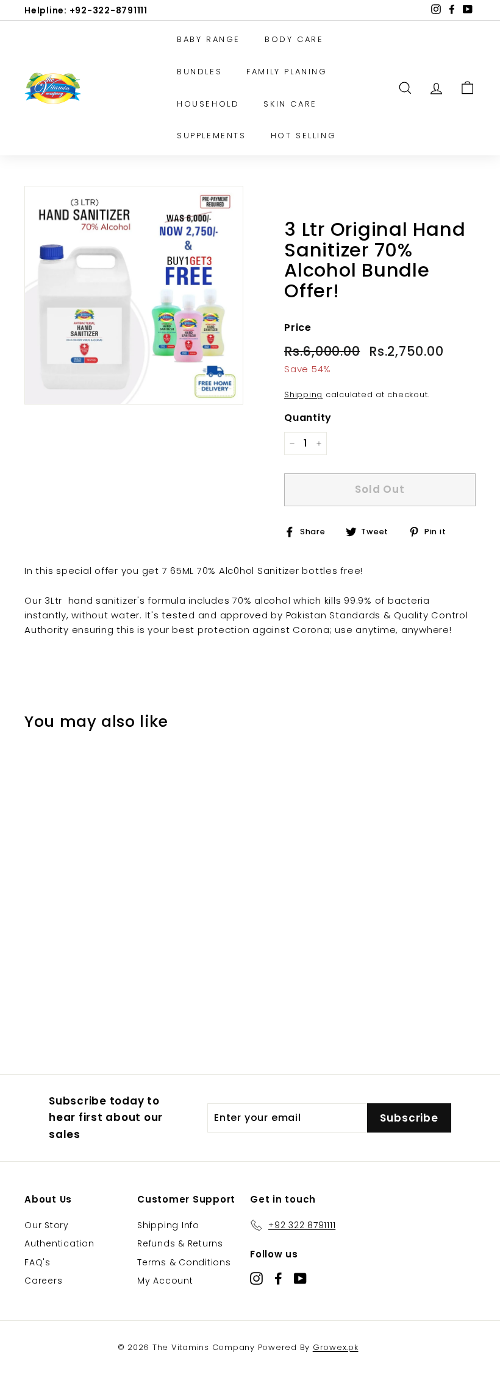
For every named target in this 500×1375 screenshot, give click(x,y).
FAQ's (37, 1262)
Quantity (308, 418)
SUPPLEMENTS (211, 135)
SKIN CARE (289, 104)
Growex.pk (336, 1347)
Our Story (46, 1225)
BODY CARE (294, 39)
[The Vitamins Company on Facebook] (278, 1278)
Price (298, 327)
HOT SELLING (304, 135)
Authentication (59, 1243)
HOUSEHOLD (208, 104)
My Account (165, 1280)
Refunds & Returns (180, 1243)
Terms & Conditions (184, 1262)
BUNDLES (199, 71)
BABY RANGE (208, 39)
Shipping (303, 394)
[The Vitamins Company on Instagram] (256, 1278)
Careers (43, 1280)
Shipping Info (168, 1225)
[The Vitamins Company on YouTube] (300, 1278)
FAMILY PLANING (286, 71)
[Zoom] (134, 295)
